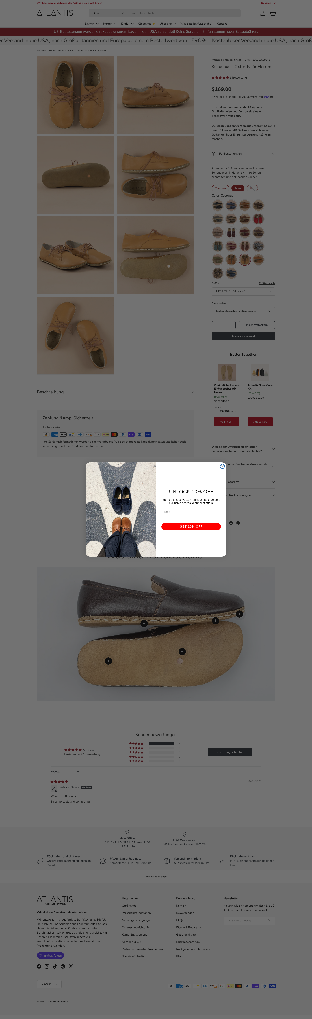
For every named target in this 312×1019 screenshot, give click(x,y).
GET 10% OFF (191, 526)
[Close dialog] (222, 466)
